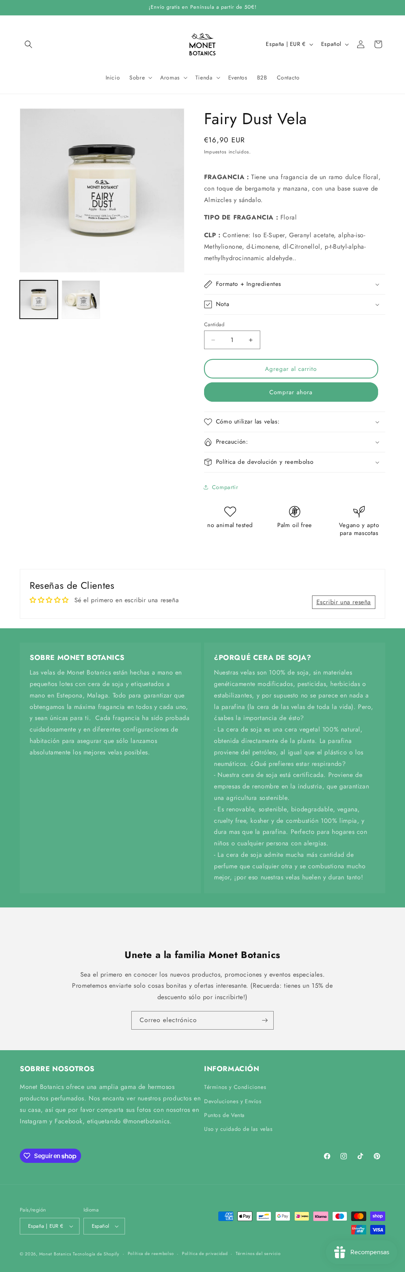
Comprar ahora (290, 392)
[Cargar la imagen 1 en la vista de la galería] (39, 299)
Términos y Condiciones (235, 1087)
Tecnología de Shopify (96, 1254)
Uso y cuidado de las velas (238, 1129)
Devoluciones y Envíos (233, 1101)
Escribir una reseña (343, 602)
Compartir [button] (225, 487)
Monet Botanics (55, 1254)
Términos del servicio (258, 1253)
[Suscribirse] (264, 1020)
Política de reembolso (151, 1253)
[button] (28, 44)
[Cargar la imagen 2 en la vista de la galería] (81, 299)
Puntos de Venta (224, 1115)
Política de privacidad (204, 1253)
